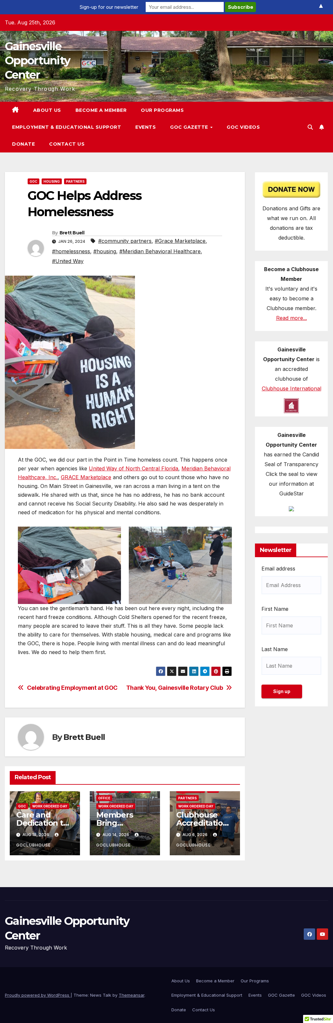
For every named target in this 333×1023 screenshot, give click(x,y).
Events (145, 127)
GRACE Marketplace (86, 477)
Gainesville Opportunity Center (37, 60)
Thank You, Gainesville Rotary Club (174, 687)
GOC (33, 181)
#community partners (125, 241)
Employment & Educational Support (66, 127)
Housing (52, 181)
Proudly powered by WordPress (38, 995)
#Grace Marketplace (180, 241)
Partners (75, 181)
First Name (274, 609)
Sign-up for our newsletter (109, 7)
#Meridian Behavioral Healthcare (160, 251)
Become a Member (101, 110)
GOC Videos (243, 127)
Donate (23, 144)
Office (104, 798)
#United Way (68, 261)
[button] (310, 127)
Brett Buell (72, 233)
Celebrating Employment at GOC (72, 687)
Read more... (291, 318)
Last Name (274, 649)
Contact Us (67, 144)
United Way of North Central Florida (133, 468)
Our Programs (162, 110)
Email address (278, 568)
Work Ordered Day (49, 806)
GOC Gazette (189, 127)
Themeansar (131, 995)
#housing (104, 251)
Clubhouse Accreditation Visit (202, 823)
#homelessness (71, 251)
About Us (47, 110)
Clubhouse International (291, 388)
